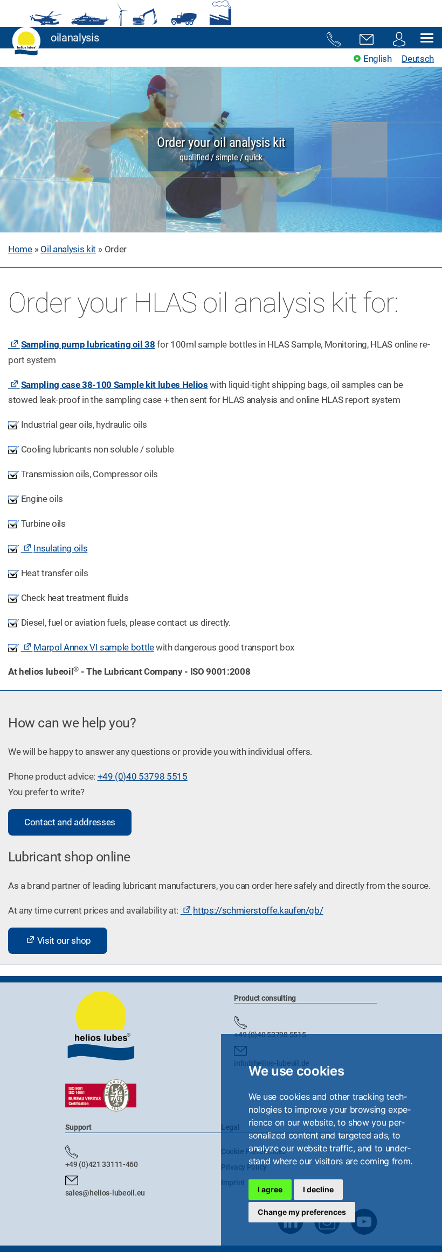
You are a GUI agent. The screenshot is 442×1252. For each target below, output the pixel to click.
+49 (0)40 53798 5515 (143, 776)
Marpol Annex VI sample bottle (93, 647)
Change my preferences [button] (302, 1211)
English (377, 58)
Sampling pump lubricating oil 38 (88, 344)
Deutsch (418, 58)
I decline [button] (318, 1189)
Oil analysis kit (68, 249)
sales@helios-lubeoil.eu (105, 1193)
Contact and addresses (69, 822)
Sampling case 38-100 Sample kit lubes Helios (114, 384)
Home (20, 249)
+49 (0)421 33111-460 (101, 1164)
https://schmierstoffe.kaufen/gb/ (258, 910)
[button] (427, 39)
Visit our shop (64, 940)
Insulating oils (60, 548)
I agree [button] (270, 1189)
